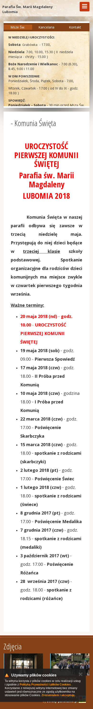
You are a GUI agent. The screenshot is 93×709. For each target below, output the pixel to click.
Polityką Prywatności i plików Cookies (45, 684)
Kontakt (75, 27)
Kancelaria (46, 27)
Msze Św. (17, 27)
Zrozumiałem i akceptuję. (58, 695)
